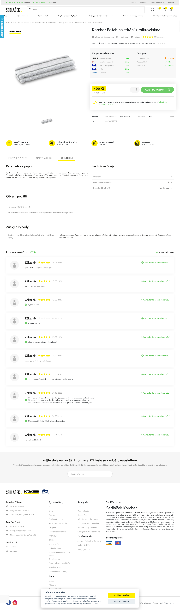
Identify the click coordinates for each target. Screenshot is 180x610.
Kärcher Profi (82, 515)
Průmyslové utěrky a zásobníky (89, 523)
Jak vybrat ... (53, 527)
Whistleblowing (54, 567)
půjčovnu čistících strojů (135, 522)
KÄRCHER (53, 536)
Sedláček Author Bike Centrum (89, 541)
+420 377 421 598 (43, 2)
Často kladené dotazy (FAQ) (59, 563)
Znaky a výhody (43, 158)
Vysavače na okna (38, 22)
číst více (160, 43)
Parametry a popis (17, 158)
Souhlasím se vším (121, 595)
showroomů (119, 524)
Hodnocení (66, 158)
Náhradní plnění (55, 548)
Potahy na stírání (65, 22)
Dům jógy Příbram (84, 549)
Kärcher (127, 515)
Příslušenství (52, 22)
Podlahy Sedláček (84, 545)
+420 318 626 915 (16, 2)
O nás (51, 511)
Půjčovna (143, 3)
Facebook (13, 547)
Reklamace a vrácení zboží (58, 523)
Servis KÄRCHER (157, 3)
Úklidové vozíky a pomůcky (88, 527)
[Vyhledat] (30, 9)
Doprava (52, 515)
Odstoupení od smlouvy (58, 571)
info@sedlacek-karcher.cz (19, 510)
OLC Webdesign (167, 603)
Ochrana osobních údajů (58, 532)
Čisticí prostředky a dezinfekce (89, 532)
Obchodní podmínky (57, 519)
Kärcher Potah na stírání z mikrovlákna (88, 22)
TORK (51, 540)
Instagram (13, 551)
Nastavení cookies (121, 601)
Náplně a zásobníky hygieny (88, 519)
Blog (50, 507)
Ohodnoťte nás (54, 559)
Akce (79, 507)
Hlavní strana (11, 22)
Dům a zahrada (23, 22)
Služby (133, 3)
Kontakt (171, 3)
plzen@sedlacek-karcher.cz (20, 531)
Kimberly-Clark (54, 544)
